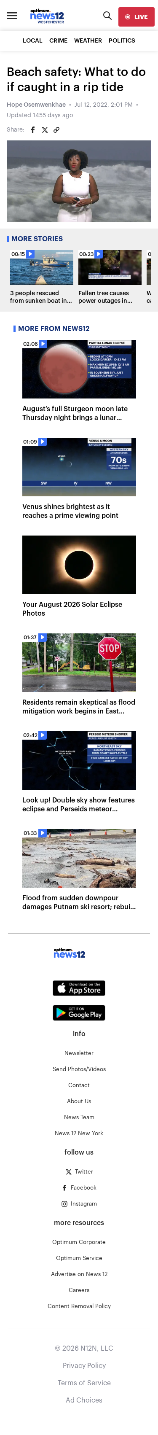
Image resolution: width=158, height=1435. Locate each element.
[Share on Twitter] (44, 130)
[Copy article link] (56, 130)
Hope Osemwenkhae (36, 105)
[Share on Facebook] (32, 130)
